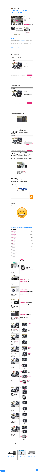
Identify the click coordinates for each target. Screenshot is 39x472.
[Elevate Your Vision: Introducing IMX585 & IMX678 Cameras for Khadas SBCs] (12, 452)
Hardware (12, 441)
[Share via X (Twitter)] (12, 443)
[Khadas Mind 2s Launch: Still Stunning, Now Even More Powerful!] (31, 452)
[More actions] (32, 8)
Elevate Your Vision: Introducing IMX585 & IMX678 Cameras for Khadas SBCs (11, 456)
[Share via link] (15, 443)
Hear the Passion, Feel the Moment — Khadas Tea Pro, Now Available (21, 456)
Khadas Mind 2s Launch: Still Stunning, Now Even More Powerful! (31, 456)
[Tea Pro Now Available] (22, 452)
